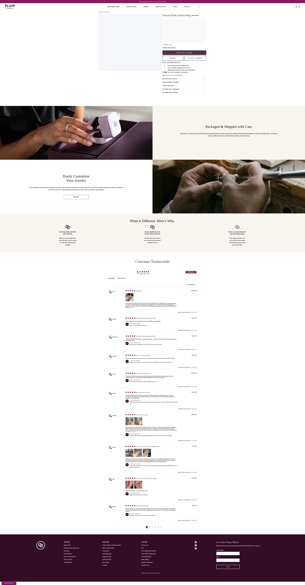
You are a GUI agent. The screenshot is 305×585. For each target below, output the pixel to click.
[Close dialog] (179, 273)
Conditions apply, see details (167, 307)
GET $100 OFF (167, 303)
